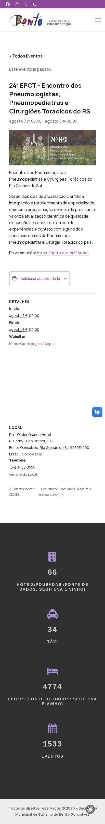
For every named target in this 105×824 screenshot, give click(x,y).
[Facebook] (7, 4)
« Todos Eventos (26, 56)
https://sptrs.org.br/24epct (62, 253)
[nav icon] (98, 19)
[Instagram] (16, 4)
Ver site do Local (23, 474)
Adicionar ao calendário (40, 278)
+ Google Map (31, 454)
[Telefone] (34, 4)
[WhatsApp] (25, 4)
